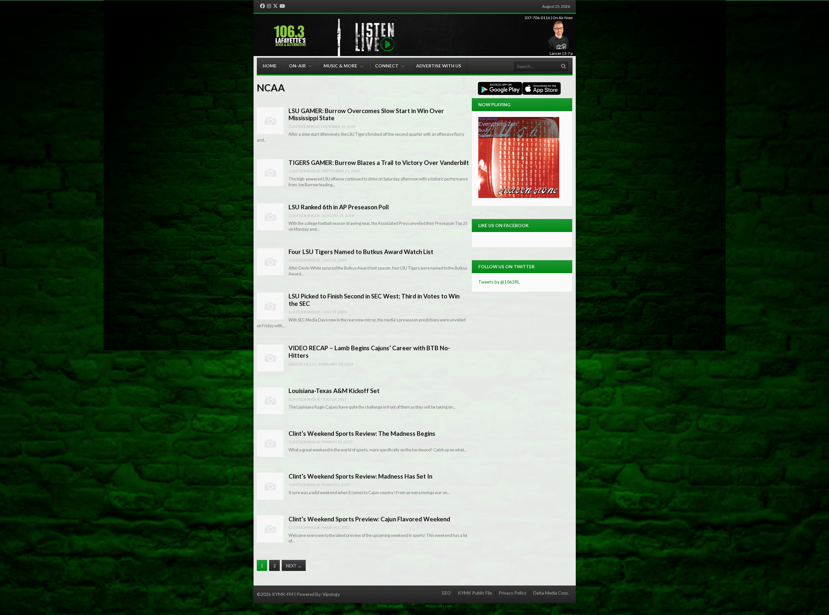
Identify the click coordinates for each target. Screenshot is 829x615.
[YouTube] (282, 6)
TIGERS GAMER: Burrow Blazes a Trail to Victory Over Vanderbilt (379, 162)
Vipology (331, 594)
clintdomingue (304, 126)
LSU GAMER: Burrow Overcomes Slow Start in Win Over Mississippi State (366, 114)
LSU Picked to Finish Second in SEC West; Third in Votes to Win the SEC (374, 299)
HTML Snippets (390, 606)
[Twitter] (275, 6)
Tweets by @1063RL (499, 281)
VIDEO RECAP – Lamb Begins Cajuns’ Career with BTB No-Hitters (369, 351)
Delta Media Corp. (551, 593)
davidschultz (302, 364)
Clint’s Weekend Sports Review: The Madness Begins (362, 433)
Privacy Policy (512, 593)
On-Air (297, 65)
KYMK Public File (475, 593)
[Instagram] (269, 6)
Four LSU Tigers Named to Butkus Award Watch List (361, 251)
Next (293, 565)
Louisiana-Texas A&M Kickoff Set (334, 390)
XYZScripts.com (439, 606)
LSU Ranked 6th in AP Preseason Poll (339, 207)
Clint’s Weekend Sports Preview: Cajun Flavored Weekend (369, 519)
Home (270, 65)
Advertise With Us (438, 65)
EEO (446, 593)
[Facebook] (262, 6)
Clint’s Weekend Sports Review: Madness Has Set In (360, 476)
